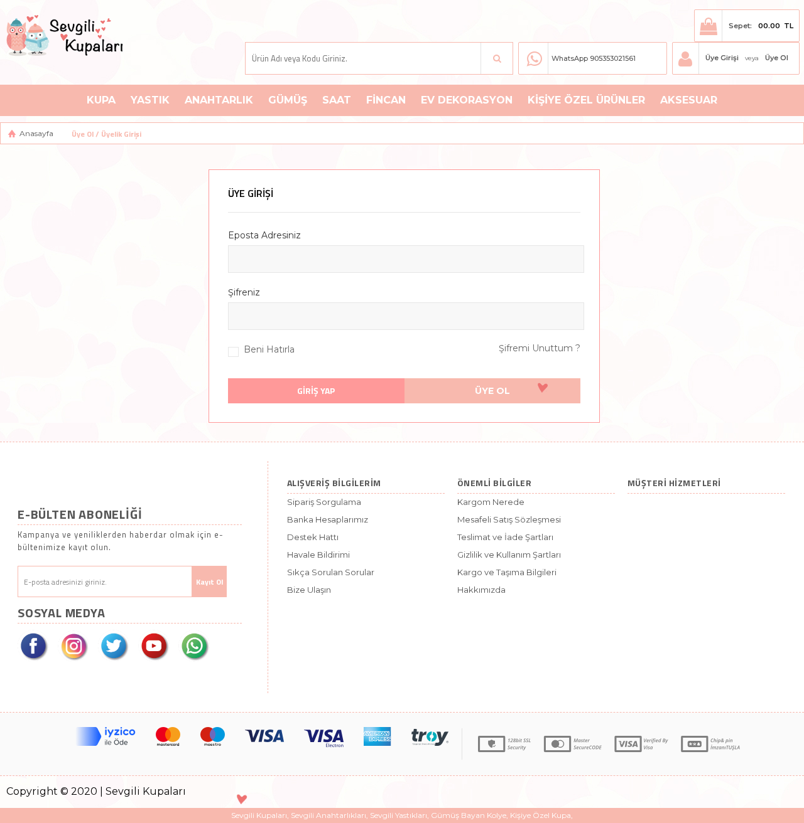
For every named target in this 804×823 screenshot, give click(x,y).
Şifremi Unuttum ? (539, 348)
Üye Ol (776, 57)
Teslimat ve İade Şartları (505, 537)
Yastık (150, 100)
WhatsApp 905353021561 (593, 58)
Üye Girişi (722, 57)
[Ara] (497, 58)
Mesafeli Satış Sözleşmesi (509, 519)
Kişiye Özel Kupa (540, 815)
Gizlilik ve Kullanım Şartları (509, 555)
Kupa (101, 100)
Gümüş (287, 100)
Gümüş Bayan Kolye (468, 815)
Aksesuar (688, 100)
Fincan (386, 100)
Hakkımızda (481, 590)
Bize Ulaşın (309, 590)
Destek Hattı (313, 537)
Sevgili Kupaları (259, 815)
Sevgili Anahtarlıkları (328, 815)
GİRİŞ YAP (316, 390)
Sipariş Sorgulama (324, 502)
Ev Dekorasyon (467, 100)
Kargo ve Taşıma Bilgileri (507, 572)
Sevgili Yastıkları (398, 815)
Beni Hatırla (269, 349)
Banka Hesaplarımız (327, 519)
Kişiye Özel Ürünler (586, 100)
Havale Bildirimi (318, 555)
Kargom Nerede (490, 502)
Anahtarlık (219, 100)
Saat (336, 100)
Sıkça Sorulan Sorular (330, 572)
